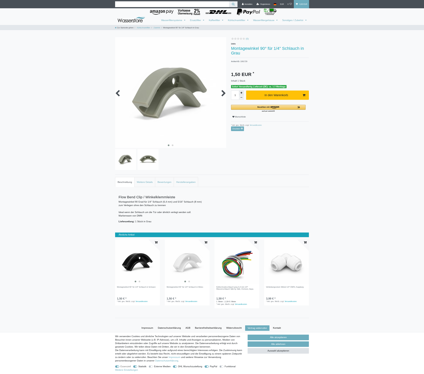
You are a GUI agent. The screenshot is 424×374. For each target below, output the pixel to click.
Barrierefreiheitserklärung (208, 328)
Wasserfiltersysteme (172, 20)
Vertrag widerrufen (257, 328)
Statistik (142, 366)
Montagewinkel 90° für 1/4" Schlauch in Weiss (185, 287)
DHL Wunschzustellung (190, 366)
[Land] (275, 4)
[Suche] (233, 4)
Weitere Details (145, 182)
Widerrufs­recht (234, 328)
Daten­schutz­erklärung (169, 328)
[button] (268, 108)
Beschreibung (125, 182)
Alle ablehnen (278, 344)
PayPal (213, 366)
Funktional (230, 366)
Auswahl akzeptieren (278, 350)
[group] (137, 261)
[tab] (124, 182)
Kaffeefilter (215, 20)
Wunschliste (240, 117)
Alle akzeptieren (278, 337)
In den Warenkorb (276, 95)
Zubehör (156, 28)
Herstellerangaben (186, 182)
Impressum (147, 328)
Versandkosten (255, 125)
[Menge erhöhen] (241, 93)
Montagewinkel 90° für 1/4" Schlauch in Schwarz (136, 287)
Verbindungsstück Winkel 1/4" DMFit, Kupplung (285, 287)
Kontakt (277, 328)
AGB (188, 328)
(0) (247, 38)
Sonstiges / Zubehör (293, 20)
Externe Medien (162, 366)
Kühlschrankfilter (237, 20)
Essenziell (125, 366)
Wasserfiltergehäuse (264, 20)
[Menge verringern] (241, 97)
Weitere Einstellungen (126, 370)
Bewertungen (164, 182)
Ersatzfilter (196, 20)
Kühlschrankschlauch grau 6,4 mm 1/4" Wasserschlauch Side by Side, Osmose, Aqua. (235, 288)
